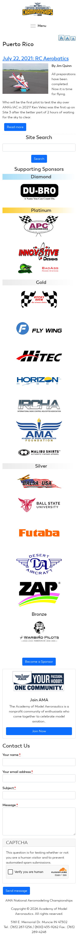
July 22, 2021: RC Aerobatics (35, 58)
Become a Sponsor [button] (39, 661)
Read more (16, 128)
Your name (11, 755)
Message (10, 805)
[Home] (37, 9)
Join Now (39, 731)
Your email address (17, 772)
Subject (9, 788)
